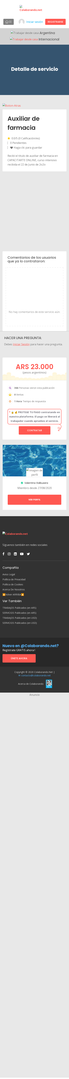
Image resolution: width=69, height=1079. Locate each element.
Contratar (34, 430)
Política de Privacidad (14, 579)
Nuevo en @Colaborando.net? (31, 645)
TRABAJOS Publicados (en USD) (20, 618)
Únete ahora (19, 658)
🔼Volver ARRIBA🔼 (13, 594)
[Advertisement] (34, 211)
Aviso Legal (9, 574)
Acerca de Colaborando (31, 683)
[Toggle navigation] (8, 22)
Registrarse (55, 22)
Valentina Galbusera (36, 483)
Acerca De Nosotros (14, 589)
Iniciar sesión (34, 22)
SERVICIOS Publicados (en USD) (20, 623)
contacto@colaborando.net (36, 675)
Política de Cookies (13, 584)
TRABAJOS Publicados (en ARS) (19, 607)
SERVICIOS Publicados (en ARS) (19, 613)
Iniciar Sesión (21, 344)
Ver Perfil (34, 499)
